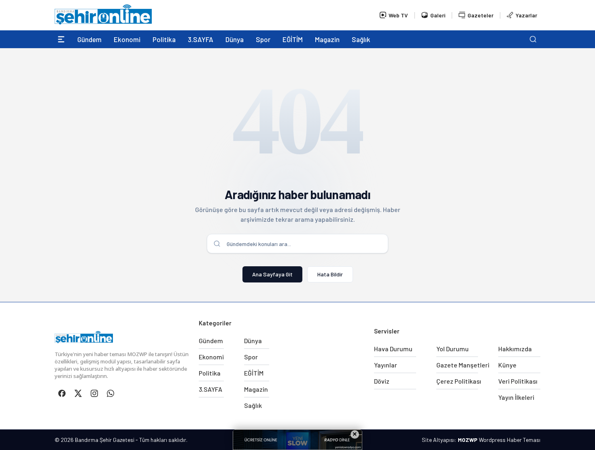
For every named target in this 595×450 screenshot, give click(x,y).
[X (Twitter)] (78, 393)
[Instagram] (94, 393)
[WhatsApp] (110, 393)
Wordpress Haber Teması (509, 439)
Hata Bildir (330, 274)
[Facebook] (62, 393)
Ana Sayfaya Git (272, 274)
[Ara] (533, 39)
